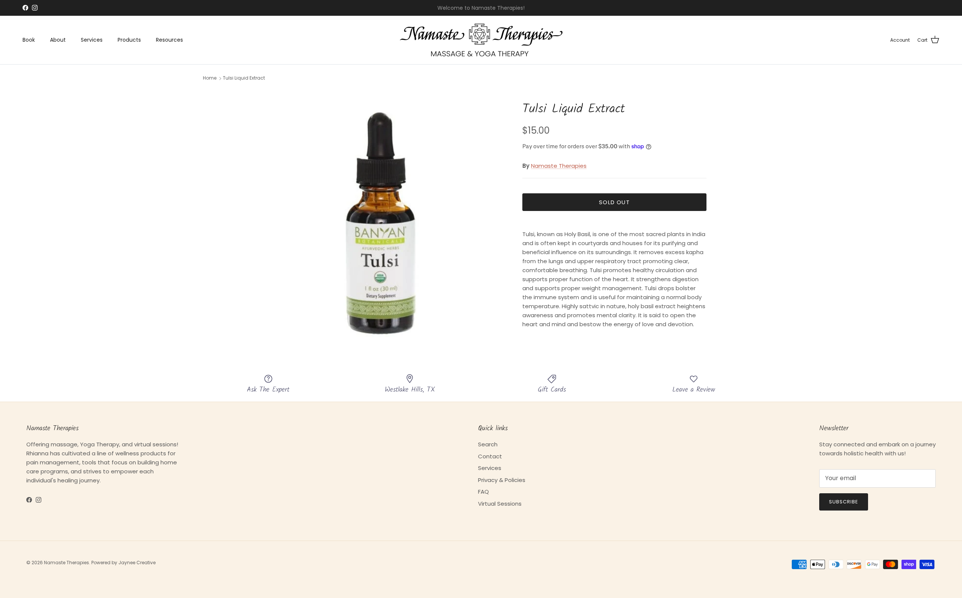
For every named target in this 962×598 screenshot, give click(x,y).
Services (92, 40)
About (58, 40)
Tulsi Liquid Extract (244, 78)
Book (29, 40)
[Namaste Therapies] (481, 40)
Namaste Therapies (559, 166)
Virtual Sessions (500, 504)
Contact (490, 456)
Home (209, 78)
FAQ (483, 492)
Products (129, 40)
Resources (169, 40)
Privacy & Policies (501, 480)
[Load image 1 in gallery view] (381, 214)
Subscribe (843, 501)
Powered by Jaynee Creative (123, 562)
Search (488, 444)
